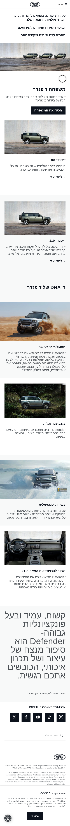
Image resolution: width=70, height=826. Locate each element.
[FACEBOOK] (26, 717)
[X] (14, 717)
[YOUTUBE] (37, 717)
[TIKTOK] (49, 717)
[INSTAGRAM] (61, 717)
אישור (35, 816)
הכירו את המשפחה (48, 110)
